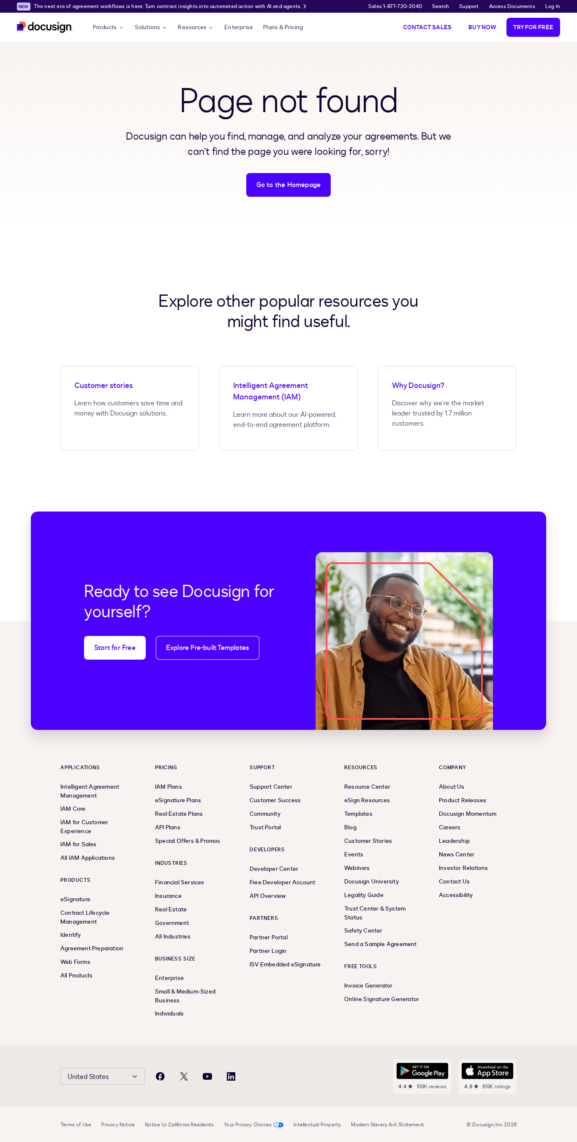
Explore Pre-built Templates (207, 647)
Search (440, 6)
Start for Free (115, 647)
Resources (192, 27)
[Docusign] (45, 27)
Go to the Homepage (288, 185)
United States (88, 1076)
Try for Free (533, 27)
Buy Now (482, 27)
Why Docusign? (418, 385)
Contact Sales (427, 27)
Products (105, 27)
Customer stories (103, 385)
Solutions (148, 27)
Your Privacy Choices (248, 1124)
